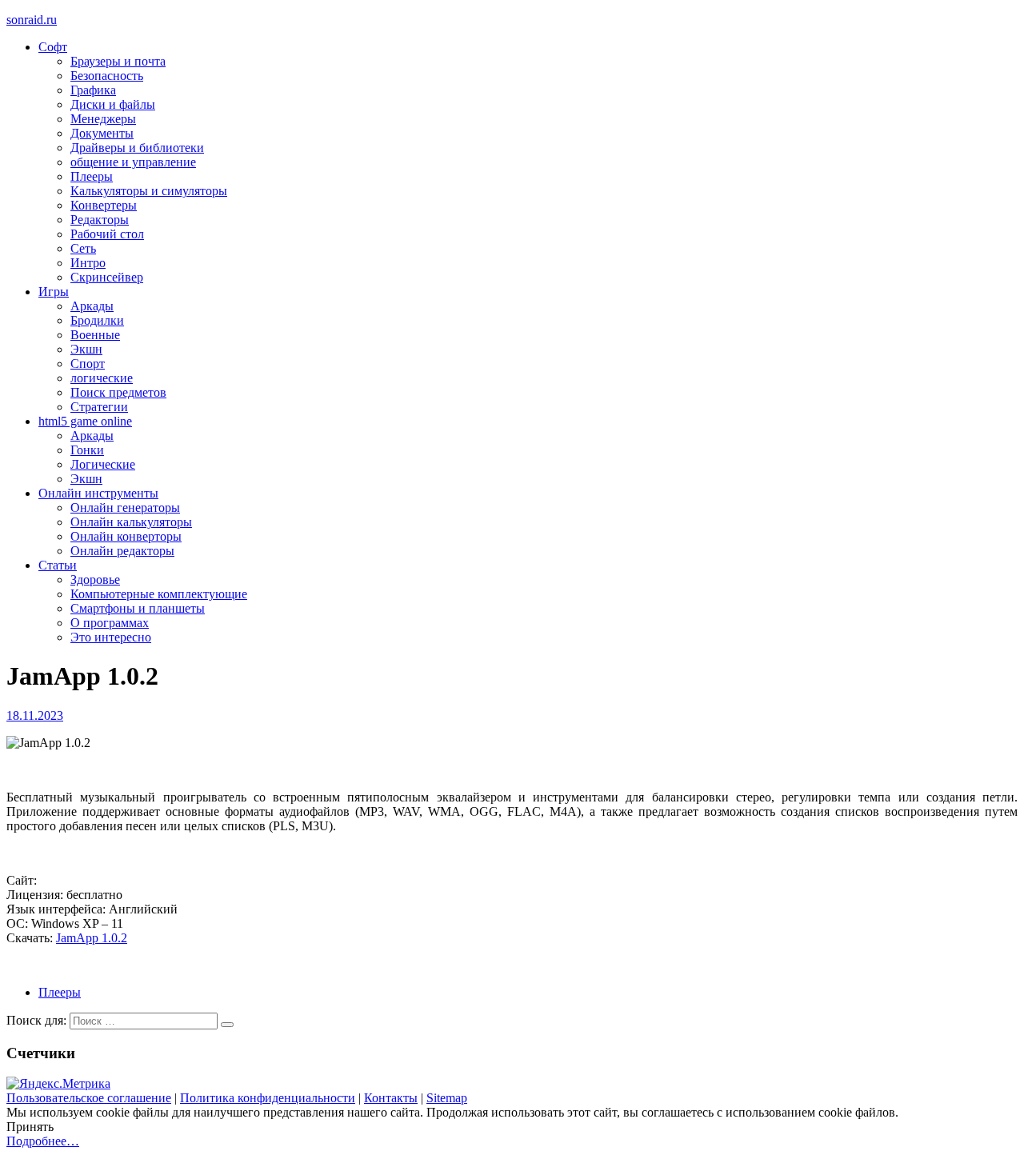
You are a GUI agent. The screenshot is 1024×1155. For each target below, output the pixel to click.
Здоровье (95, 579)
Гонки (87, 450)
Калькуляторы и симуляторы (148, 191)
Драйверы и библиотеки (137, 147)
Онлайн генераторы (125, 507)
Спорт (87, 363)
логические (101, 378)
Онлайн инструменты (98, 493)
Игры (53, 291)
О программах (109, 622)
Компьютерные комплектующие (158, 594)
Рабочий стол (107, 234)
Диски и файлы (112, 104)
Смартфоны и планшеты (137, 608)
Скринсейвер (106, 277)
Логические (102, 464)
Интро (88, 263)
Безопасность (106, 75)
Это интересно (110, 637)
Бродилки (97, 320)
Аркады (92, 306)
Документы (102, 133)
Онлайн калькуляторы (131, 522)
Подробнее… (42, 1141)
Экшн (86, 349)
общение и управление (133, 162)
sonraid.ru (31, 19)
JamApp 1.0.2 (91, 938)
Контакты (391, 1098)
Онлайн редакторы (122, 551)
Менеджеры (103, 119)
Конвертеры (103, 205)
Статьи (57, 565)
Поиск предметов (118, 392)
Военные (95, 335)
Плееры (91, 176)
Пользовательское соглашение (88, 1098)
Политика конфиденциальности (267, 1098)
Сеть (83, 248)
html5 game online (85, 421)
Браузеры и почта (118, 61)
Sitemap (446, 1098)
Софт (52, 47)
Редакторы (99, 219)
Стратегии (99, 407)
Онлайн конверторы (126, 536)
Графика (93, 90)
